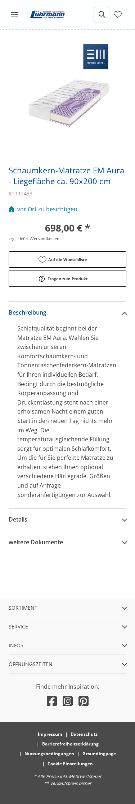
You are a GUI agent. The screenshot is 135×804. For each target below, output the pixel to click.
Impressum (50, 734)
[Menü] (14, 14)
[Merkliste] (117, 14)
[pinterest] (83, 701)
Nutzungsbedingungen (49, 754)
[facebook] (52, 701)
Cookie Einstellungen (70, 764)
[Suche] (101, 14)
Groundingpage (99, 754)
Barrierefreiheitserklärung (70, 744)
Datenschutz (84, 734)
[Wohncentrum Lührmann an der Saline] (47, 14)
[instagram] (68, 701)
